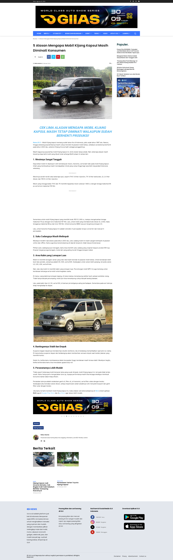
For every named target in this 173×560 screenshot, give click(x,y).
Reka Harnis (38, 63)
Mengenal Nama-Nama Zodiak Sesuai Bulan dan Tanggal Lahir (127, 56)
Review (35, 39)
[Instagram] (133, 1)
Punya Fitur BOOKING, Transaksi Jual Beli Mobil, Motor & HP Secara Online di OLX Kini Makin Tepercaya (128, 51)
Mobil (34, 481)
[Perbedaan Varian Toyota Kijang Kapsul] (68, 465)
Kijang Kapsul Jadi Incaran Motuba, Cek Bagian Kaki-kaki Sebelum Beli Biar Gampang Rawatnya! (43, 487)
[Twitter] (136, 1)
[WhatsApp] (63, 57)
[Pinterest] (58, 57)
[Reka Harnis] (36, 437)
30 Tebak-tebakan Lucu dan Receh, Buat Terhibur (128, 75)
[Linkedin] (44, 440)
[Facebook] (130, 1)
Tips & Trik (60, 481)
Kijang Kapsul (38, 428)
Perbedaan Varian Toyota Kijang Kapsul (67, 483)
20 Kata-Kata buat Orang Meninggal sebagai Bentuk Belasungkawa (125, 69)
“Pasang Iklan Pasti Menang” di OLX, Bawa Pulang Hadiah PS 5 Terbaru (127, 62)
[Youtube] (139, 1)
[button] (135, 33)
